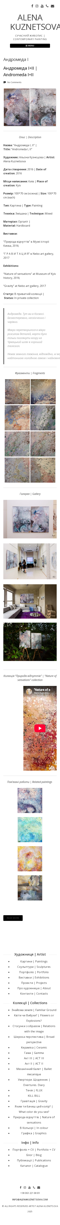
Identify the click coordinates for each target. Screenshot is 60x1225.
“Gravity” (8, 286)
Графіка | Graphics (33, 1133)
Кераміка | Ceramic (34, 1047)
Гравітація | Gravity (34, 1101)
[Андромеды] (30, 601)
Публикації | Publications (34, 1160)
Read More (13, 918)
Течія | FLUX (34, 1090)
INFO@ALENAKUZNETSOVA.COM (30, 1199)
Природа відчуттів (16, 241)
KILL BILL (34, 1096)
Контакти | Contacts (34, 993)
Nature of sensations (17, 274)
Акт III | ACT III (34, 1058)
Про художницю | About (34, 988)
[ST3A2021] (30, 642)
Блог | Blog (34, 1155)
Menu (31, 45)
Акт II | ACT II (34, 1063)
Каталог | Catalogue (34, 1166)
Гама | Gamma (34, 1053)
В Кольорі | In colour (34, 1128)
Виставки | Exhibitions (34, 977)
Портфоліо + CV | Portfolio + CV (33, 1149)
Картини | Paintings (34, 961)
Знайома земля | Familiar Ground (34, 1010)
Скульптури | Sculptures (33, 967)
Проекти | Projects (34, 983)
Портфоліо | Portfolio (34, 972)
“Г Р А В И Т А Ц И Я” (16, 254)
